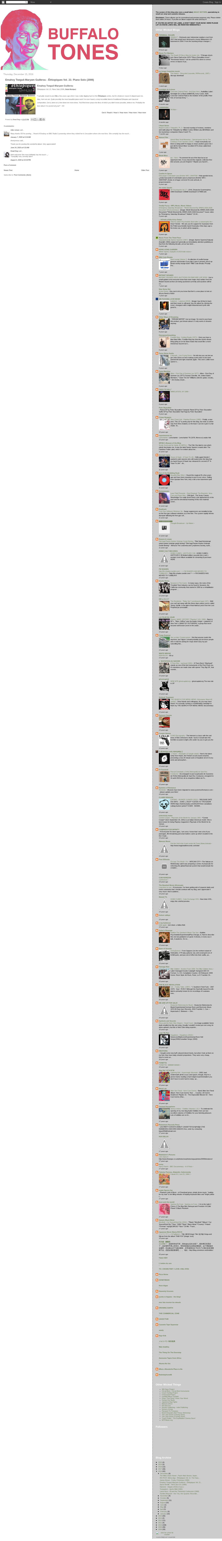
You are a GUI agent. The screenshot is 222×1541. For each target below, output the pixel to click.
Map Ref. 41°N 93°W (166, 1070)
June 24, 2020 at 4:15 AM (20, 147)
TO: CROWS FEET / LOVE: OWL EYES (174, 1269)
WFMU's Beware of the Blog (170, 443)
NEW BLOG (163, 655)
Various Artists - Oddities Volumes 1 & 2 (185, 1109)
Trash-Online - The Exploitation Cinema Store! (178, 1418)
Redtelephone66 (165, 1375)
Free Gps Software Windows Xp (171, 511)
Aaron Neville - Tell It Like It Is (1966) (173, 1484)
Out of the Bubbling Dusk (169, 473)
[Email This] (32, 119)
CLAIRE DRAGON (166, 797)
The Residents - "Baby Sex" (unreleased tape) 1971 (190, 601)
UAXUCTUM (163, 1319)
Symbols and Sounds (167, 1021)
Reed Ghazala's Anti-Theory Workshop (176, 1413)
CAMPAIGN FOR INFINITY (169, 829)
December (164, 1473)
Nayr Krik (162, 1336)
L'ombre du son (165, 1263)
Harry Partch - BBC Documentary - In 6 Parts (176, 1166)
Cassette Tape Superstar (168, 1325)
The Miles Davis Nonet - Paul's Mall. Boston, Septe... (179, 1476)
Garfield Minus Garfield (170, 1396)
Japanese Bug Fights (169, 1402)
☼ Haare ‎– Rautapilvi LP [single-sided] (185, 754)
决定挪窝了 (163, 1244)
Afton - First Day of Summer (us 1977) (185, 373)
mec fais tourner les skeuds (170, 1302)
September (164, 1500)
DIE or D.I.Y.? (164, 599)
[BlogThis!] (35, 119)
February (163, 1511)
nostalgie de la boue (167, 89)
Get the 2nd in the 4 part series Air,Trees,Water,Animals (191, 843)
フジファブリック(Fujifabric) (169, 1234)
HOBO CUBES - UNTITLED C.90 (183, 553)
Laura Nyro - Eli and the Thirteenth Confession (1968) (179, 1491)
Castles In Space (165, 173)
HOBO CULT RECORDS (168, 551)
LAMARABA (164, 107)
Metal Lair (163, 1088)
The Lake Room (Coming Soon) (173, 1416)
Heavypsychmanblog (167, 335)
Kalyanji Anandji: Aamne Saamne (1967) (173, 240)
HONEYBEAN (164, 1280)
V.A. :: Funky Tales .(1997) (180, 987)
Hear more (124, 112)
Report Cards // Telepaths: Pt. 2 (170, 128)
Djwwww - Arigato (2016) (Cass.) (172, 1487)
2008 (160, 1529)
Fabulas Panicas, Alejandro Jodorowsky (175, 1172)
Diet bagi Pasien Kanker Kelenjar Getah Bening (176, 541)
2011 (160, 1523)
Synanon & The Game (179, 583)
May (162, 1507)
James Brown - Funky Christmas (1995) (174, 1480)
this (56, 96)
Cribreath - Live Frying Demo (181, 355)
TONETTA (163, 1063)
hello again (163, 925)
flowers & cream (165, 539)
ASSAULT (174, 37)
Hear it (116, 112)
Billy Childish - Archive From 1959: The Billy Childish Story (192, 969)
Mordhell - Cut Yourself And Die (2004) (173, 1222)
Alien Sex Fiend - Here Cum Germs (184, 1091)
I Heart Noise (164, 125)
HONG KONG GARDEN (168, 249)
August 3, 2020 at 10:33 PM (21, 160)
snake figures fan (166, 1190)
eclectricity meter (165, 815)
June (162, 1505)
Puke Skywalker (165, 408)
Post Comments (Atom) (22, 175)
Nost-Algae (163, 1285)
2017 (160, 1469)
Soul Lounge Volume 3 (179, 259)
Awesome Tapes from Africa (170, 1358)
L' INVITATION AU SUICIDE (169, 661)
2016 (160, 1471)
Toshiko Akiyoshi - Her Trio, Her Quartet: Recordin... (179, 1494)
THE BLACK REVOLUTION (169, 985)
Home (77, 170)
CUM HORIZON (165, 878)
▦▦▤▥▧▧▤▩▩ (165, 521)
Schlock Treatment (166, 697)
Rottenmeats (164, 491)
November (164, 1496)
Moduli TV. (163, 897)
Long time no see (165, 887)
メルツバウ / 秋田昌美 (167, 1341)
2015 (160, 1516)
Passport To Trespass (170, 1411)
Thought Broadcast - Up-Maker (182, 523)
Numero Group (167, 1409)
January (163, 1514)
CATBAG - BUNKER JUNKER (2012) (184, 799)
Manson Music (164, 841)
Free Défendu (164, 859)
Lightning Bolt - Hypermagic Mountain (184, 1072)
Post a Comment (10, 165)
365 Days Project (168, 1389)
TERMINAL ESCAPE (167, 35)
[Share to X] (37, 119)
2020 (160, 1462)
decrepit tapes (164, 455)
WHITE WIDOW (165, 653)
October (163, 1498)
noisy (161, 1164)
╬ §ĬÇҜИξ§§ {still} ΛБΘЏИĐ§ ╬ (171, 751)
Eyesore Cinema (165, 715)
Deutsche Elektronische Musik (182, 1005)
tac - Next (174, 158)
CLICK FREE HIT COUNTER (165, 1537)
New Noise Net (165, 289)
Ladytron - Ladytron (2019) (181, 301)
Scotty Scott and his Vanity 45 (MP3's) (173, 445)
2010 (160, 1525)
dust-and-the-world (166, 1202)
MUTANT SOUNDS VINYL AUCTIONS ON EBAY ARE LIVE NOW (183, 277)
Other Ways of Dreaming (168, 317)
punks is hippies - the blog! (170, 1297)
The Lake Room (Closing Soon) (173, 1415)
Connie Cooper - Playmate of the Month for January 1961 (180, 818)
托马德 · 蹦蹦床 (164, 1242)
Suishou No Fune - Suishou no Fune (184, 1204)
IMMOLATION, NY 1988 (180, 392)
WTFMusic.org (167, 1420)
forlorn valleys (164, 915)
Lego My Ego (164, 1033)
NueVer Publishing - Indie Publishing (175, 1407)
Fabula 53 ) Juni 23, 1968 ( (181, 1174)
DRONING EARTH (166, 1308)
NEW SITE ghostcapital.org (181, 681)
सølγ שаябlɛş (164, 1347)
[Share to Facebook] (40, 119)
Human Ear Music (168, 1400)
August (163, 1502)
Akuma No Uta (164, 1363)
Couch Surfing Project (170, 1393)
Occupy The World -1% (179, 861)
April (162, 1509)
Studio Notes (164, 581)
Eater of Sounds (165, 949)
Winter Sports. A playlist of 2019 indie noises (175, 252)
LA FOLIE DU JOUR (167, 617)
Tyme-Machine (164, 371)
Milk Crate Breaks (166, 257)
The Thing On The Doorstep (170, 1352)
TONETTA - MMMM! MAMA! (169, 1065)
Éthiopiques (102, 96)
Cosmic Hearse (165, 733)
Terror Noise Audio (166, 353)
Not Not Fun (166, 1405)
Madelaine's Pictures (167, 1155)
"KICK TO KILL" (165, 389)
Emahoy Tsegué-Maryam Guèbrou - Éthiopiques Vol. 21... (181, 1482)
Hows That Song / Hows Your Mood (175, 1398)
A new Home (164, 291)
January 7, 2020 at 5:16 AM (21, 137)
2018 (160, 1467)
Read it (109, 112)
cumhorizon (163, 880)
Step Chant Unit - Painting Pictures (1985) (186, 419)
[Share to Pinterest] (43, 119)
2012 (160, 1520)
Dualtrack (162, 509)
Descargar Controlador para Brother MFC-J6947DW (178, 176)
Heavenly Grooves (166, 1291)
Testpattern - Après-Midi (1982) (171, 1489)
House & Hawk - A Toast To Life (182, 457)
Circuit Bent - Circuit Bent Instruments (175, 1391)
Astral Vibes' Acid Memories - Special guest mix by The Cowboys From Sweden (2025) (191, 141)
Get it (104, 112)
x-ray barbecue (165, 923)
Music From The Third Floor (170, 238)
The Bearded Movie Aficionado (171, 885)
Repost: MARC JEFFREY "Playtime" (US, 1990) (188, 619)
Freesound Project (168, 1395)
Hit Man (174, 109)
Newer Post (8, 170)
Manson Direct (167, 1404)
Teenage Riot (164, 967)
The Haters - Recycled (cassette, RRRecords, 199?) (190, 73)
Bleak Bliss (163, 155)
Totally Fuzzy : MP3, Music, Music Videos (175, 206)
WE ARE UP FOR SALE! (168, 1003)
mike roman (15, 130)
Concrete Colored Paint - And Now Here (185, 91)
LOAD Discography (178, 735)
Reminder (162, 790)
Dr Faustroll (163, 769)
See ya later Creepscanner (181, 637)
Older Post (145, 170)
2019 (160, 1464)
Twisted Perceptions (167, 1106)
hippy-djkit (163, 1258)
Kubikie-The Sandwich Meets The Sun (185, 932)
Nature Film (163, 137)
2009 (160, 1527)
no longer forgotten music (169, 71)
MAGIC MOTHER (200, 12)
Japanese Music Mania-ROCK (170, 1232)
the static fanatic (165, 188)
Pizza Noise (163, 1274)
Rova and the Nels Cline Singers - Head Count (176, 1023)
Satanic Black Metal (166, 1220)
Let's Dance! (164, 1157)
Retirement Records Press (169, 1125)
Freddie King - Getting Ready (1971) (184, 337)
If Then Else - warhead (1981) (182, 663)
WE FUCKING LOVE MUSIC (169, 299)
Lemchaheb (163, 438)
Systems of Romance (167, 788)
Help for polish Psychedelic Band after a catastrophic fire (191, 222)
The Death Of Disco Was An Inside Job (185, 55)
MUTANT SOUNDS (166, 275)
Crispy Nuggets (165, 417)
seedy (161, 1330)
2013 (160, 1518)
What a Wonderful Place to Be (170, 1369)
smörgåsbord (176, 951)
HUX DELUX (163, 1136)
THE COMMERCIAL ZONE (169, 1313)
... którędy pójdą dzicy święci (170, 219)
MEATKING (163, 1051)
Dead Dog (14, 151)
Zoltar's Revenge (165, 930)
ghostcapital (164, 679)
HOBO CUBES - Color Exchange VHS (185, 899)
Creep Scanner (165, 635)
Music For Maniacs (166, 53)
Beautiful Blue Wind (178, 475)
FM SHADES (164, 569)
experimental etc (165, 435)
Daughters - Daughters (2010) (182, 1035)
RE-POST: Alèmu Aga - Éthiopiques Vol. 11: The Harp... (180, 1478)
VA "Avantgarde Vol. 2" (179, 190)
